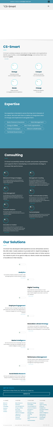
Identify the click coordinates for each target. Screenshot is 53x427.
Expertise (5, 404)
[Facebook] (4, 2)
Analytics (22, 272)
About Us (5, 403)
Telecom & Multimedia (34, 129)
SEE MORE (6, 59)
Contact (5, 411)
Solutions (5, 408)
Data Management (37, 122)
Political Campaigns (13, 129)
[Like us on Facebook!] (44, 425)
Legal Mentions (18, 425)
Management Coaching (30, 413)
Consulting (5, 406)
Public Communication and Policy (32, 417)
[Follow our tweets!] (46, 425)
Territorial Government (14, 132)
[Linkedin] (48, 425)
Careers (5, 409)
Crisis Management (31, 406)
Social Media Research (17, 374)
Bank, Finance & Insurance (15, 122)
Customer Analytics (31, 408)
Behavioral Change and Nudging (31, 403)
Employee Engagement (17, 306)
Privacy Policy (26, 425)
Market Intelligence (18, 340)
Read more (6, 184)
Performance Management (37, 357)
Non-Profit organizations (32, 125)
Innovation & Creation (30, 410)
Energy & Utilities (12, 125)
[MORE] (30, 281)
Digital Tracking (33, 287)
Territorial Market (31, 420)
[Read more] (22, 266)
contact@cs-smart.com (25, 1)
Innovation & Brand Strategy (37, 324)
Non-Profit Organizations (18, 410)
